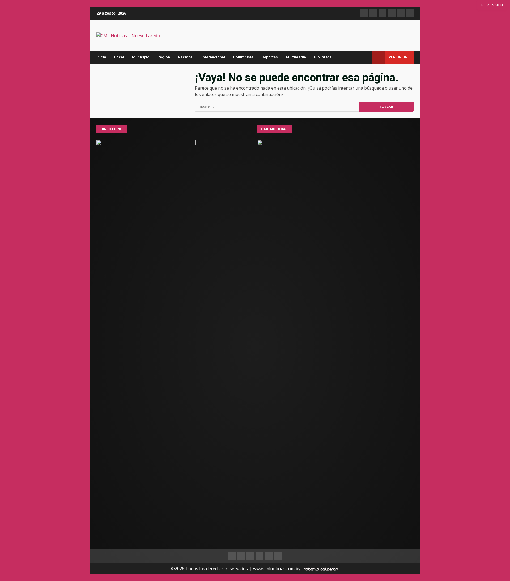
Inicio (101, 57)
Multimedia (296, 57)
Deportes (269, 57)
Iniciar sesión (492, 5)
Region (164, 57)
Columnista (243, 57)
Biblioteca (323, 57)
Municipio (141, 57)
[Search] (365, 57)
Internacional (213, 57)
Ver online (399, 57)
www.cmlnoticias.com (274, 568)
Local (119, 57)
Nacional (186, 57)
